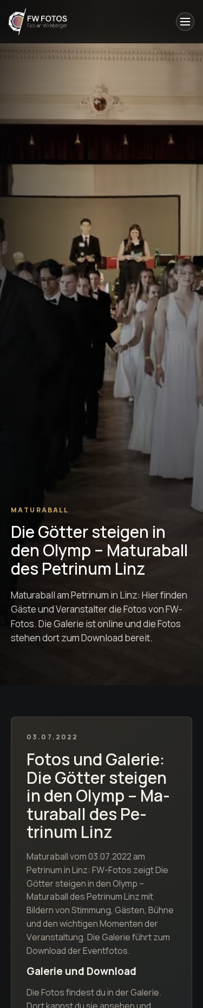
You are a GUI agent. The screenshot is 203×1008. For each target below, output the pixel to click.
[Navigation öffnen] (185, 21)
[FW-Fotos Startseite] (38, 21)
